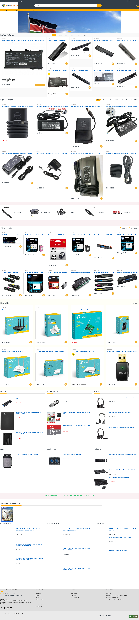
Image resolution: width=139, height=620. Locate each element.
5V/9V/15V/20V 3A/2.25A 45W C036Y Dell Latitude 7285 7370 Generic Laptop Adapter (121, 153)
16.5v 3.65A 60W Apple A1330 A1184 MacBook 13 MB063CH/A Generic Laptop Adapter (28, 529)
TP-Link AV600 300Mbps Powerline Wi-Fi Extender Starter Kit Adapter (52, 309)
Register (132, 1)
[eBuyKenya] (9, 5)
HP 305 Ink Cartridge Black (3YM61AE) (126, 234)
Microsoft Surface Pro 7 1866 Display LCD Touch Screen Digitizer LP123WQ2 (76, 549)
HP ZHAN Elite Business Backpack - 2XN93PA (27, 454)
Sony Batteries (100, 212)
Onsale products (5, 523)
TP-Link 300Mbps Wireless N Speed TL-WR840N (13, 351)
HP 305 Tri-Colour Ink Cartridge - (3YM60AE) (35, 234)
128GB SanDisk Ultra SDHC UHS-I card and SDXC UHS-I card (76, 413)
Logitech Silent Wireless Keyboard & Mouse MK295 (122, 470)
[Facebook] (1, 608)
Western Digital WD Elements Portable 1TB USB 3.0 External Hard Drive (28, 413)
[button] (69, 31)
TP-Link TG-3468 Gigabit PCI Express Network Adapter (85, 309)
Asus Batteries (17, 212)
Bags (2, 449)
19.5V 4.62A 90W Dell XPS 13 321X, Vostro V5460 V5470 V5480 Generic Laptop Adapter (52, 106)
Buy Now (78, 24)
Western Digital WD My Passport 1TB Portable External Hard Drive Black (29, 433)
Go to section (134, 99)
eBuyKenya (4, 38)
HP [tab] (54, 35)
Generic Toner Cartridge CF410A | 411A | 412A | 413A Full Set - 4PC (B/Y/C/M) (12, 272)
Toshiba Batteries (128, 212)
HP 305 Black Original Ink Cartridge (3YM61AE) (81, 234)
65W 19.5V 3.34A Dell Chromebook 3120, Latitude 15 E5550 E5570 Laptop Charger (87, 106)
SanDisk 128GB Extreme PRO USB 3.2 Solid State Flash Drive (29, 397)
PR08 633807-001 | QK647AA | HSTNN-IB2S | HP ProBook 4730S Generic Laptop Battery (127, 40)
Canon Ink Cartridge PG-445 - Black (56, 234)
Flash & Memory (52, 392)
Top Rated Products (53, 523)
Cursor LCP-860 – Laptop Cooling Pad (72, 454)
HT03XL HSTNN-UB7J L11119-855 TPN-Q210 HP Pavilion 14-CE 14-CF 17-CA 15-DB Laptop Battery (58, 70)
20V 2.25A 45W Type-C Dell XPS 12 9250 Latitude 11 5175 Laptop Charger (17, 106)
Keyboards (97, 449)
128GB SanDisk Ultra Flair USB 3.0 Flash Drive (74, 397)
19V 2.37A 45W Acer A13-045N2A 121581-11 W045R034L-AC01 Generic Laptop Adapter (30, 559)
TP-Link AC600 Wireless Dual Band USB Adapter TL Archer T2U (122, 351)
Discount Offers (99, 523)
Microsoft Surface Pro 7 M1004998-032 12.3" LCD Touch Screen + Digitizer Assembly (76, 529)
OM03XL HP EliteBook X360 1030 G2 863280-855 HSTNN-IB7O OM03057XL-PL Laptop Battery (104, 70)
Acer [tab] (79, 35)
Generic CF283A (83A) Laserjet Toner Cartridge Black (127, 272)
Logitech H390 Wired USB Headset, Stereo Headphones (123, 397)
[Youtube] (11, 608)
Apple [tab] (84, 35)
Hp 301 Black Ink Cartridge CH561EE (34, 272)
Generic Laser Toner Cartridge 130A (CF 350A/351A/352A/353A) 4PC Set (104, 272)
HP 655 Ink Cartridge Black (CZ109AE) (57, 272)
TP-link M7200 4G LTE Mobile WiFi (115, 309)
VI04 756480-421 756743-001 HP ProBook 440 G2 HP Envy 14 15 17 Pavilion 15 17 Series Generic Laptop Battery (81, 70)
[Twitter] (4, 608)
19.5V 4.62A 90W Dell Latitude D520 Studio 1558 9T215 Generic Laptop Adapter (17, 153)
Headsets (97, 392)
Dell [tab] (66, 35)
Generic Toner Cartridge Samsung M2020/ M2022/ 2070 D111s (81, 272)
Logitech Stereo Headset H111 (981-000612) (120, 412)
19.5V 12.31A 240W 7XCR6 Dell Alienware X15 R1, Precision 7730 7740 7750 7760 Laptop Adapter (87, 153)
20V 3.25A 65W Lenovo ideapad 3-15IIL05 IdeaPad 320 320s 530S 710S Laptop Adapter (29, 544)
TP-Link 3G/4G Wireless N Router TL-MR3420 (83, 351)
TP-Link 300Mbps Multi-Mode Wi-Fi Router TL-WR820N (50, 351)
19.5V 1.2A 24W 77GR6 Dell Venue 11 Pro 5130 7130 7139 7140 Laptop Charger (52, 153)
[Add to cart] (66, 63)
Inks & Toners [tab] (125, 228)
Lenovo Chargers (45, 212)
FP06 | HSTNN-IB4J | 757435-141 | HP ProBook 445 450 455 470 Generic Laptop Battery (127, 70)
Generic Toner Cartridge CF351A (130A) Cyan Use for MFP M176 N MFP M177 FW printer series (104, 234)
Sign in (137, 1)
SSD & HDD (4, 392)
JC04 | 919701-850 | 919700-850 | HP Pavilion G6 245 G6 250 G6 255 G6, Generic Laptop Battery (81, 40)
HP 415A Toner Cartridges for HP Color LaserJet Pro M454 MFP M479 (12, 234)
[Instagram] (8, 608)
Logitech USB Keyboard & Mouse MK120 (119, 477)
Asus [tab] (111, 99)
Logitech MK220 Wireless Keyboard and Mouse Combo (123, 454)
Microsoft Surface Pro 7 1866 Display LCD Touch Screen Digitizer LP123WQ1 (76, 569)
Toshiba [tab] (60, 35)
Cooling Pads (51, 449)
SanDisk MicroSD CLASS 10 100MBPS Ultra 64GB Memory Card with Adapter (77, 426)
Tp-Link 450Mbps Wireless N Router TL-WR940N (14, 309)
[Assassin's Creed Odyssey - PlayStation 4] (7, 514)
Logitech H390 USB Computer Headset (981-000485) (122, 427)
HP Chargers (72, 212)
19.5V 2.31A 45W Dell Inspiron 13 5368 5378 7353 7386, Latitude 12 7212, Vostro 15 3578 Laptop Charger (121, 106)
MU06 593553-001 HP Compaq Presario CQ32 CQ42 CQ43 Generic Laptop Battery (58, 40)
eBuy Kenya (4, 232)
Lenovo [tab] (72, 35)
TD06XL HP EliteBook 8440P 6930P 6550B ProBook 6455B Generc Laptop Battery (104, 40)
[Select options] (20, 246)
